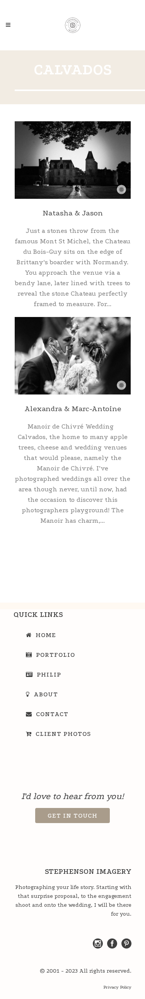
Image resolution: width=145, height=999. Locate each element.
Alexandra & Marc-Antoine (72, 408)
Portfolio (55, 654)
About (46, 694)
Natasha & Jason (73, 212)
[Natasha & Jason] (73, 160)
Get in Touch (72, 815)
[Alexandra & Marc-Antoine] (73, 355)
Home (46, 635)
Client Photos (63, 733)
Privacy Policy (117, 987)
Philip (49, 674)
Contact (52, 714)
